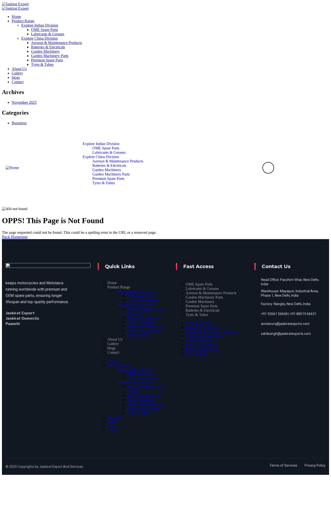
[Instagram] (29, 324)
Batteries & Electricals (144, 318)
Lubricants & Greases (143, 300)
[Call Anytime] (268, 168)
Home (112, 283)
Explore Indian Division (135, 291)
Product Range (118, 287)
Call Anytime (287, 167)
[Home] (12, 168)
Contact (113, 352)
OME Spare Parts (140, 296)
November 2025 (24, 102)
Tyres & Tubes (138, 335)
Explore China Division (135, 304)
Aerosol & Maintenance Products (211, 293)
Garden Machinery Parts (145, 326)
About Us (114, 339)
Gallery (113, 344)
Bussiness (19, 123)
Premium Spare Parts (143, 331)
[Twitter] (44, 313)
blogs (111, 348)
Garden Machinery (141, 322)
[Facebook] (40, 313)
